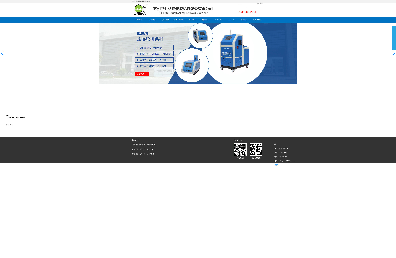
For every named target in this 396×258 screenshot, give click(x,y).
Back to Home (9, 125)
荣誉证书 (218, 20)
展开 (394, 38)
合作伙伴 (244, 20)
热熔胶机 (165, 20)
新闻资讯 (192, 20)
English (262, 3)
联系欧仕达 (257, 20)
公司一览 (231, 20)
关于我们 (152, 20)
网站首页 (139, 20)
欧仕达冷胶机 (179, 20)
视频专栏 (205, 20)
